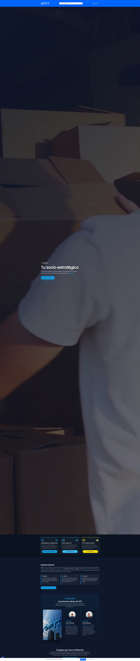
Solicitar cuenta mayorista (49, 551)
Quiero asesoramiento (47, 277)
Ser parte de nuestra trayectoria (48, 587)
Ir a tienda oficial (69, 551)
